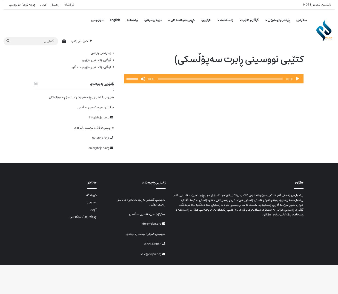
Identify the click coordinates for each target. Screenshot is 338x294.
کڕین (43, 4)
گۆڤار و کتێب (250, 20)
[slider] (132, 78)
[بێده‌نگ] (143, 78)
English (115, 20)
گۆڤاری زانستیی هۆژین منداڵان (91, 67)
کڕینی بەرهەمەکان (183, 20)
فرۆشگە (69, 4)
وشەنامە (132, 20)
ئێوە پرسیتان (153, 20)
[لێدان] (297, 78)
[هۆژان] (325, 30)
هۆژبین (206, 20)
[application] (214, 78)
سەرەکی (301, 20)
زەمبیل (55, 4)
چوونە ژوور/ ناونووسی (22, 4)
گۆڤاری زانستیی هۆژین (96, 60)
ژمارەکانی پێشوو (101, 53)
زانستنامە (226, 20)
